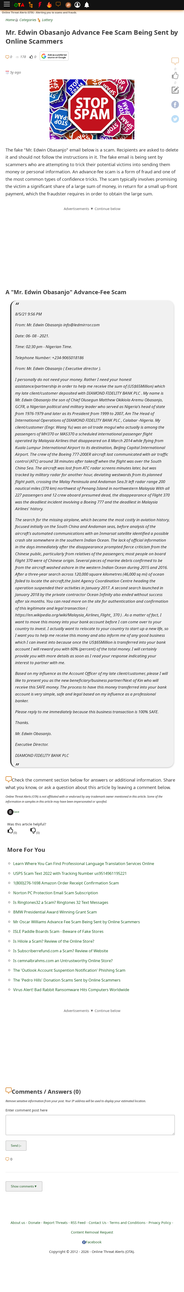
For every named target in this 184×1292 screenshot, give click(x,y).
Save (16, 811)
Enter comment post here (26, 1110)
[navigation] (175, 76)
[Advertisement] (92, 245)
